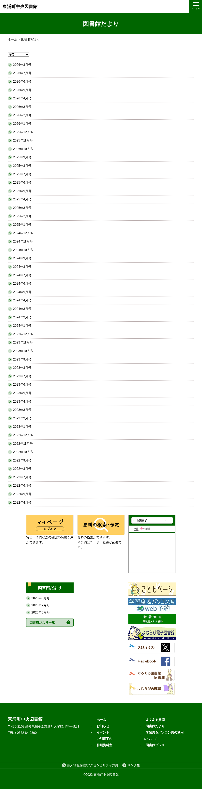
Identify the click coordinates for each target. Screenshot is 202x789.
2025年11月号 (23, 140)
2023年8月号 (22, 367)
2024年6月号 (22, 283)
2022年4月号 (22, 502)
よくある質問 (155, 719)
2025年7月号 (22, 174)
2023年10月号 (23, 351)
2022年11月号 (23, 443)
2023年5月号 (22, 393)
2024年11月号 (23, 241)
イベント (103, 732)
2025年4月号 (22, 199)
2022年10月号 (23, 452)
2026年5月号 (22, 90)
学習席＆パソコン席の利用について (164, 735)
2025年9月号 (22, 157)
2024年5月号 (22, 292)
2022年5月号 (22, 494)
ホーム (12, 39)
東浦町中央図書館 (20, 6)
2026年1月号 (22, 123)
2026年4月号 (22, 98)
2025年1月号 (22, 224)
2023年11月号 (23, 342)
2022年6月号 (22, 485)
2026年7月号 (40, 605)
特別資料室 (104, 745)
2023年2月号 (22, 418)
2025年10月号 (23, 149)
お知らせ (103, 726)
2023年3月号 (22, 409)
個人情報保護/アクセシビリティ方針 (92, 765)
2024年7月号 (22, 275)
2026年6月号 (40, 612)
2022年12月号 (23, 435)
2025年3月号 (22, 208)
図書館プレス (155, 745)
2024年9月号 (22, 258)
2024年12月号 (23, 233)
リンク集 (133, 765)
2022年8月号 (22, 468)
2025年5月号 (22, 191)
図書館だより (155, 726)
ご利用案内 (104, 738)
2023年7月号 (22, 376)
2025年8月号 (22, 165)
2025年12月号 (23, 132)
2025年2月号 (22, 216)
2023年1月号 (22, 426)
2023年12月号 (23, 334)
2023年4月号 (22, 401)
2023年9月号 (22, 359)
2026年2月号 (22, 115)
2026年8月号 (40, 598)
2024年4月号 (22, 300)
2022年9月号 (22, 460)
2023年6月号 (22, 384)
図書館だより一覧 (42, 622)
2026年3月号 (22, 107)
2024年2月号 (22, 317)
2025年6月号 (22, 182)
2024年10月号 (23, 250)
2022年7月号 (22, 477)
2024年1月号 (22, 325)
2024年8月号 (22, 266)
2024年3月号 (22, 309)
